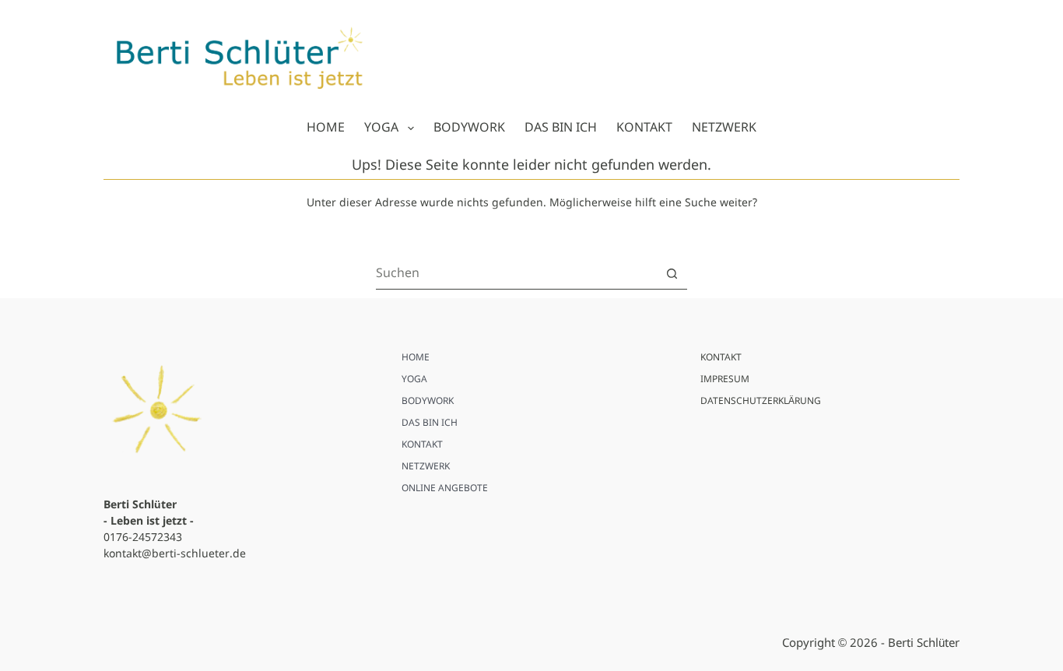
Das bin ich (560, 128)
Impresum (724, 380)
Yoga (381, 128)
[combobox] (516, 274)
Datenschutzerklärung (760, 402)
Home (326, 128)
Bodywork (469, 128)
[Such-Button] (672, 273)
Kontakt (644, 128)
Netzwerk (724, 128)
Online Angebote (445, 489)
